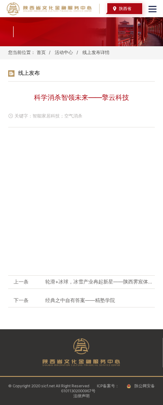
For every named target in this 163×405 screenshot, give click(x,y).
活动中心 (64, 52)
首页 (41, 52)
